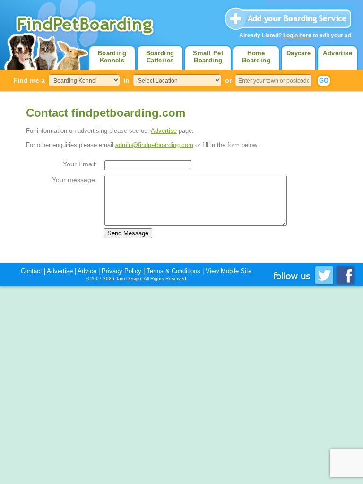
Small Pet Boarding (208, 57)
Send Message (127, 233)
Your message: (74, 179)
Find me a (29, 80)
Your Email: (80, 164)
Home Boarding (256, 57)
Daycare (298, 53)
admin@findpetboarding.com (154, 144)
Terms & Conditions (173, 271)
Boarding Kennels (112, 57)
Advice (87, 271)
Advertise (337, 53)
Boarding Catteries (160, 57)
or (228, 80)
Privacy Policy (121, 271)
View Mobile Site (228, 271)
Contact (31, 271)
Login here (297, 35)
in (126, 80)
